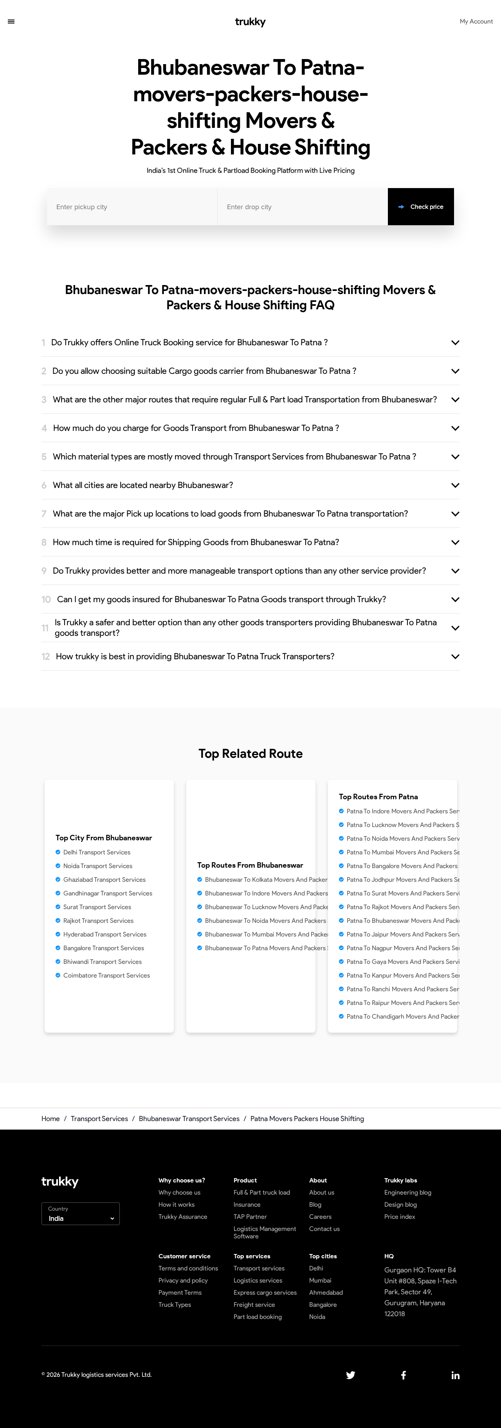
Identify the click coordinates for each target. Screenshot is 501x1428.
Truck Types (175, 1304)
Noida (317, 1316)
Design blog (400, 1204)
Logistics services (258, 1280)
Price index (399, 1216)
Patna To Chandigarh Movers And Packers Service (416, 1016)
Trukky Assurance (183, 1216)
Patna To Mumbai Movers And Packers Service (410, 852)
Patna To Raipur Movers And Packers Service (408, 1002)
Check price (427, 207)
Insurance (247, 1204)
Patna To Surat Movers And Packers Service (407, 893)
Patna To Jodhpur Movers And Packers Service (411, 879)
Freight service (254, 1304)
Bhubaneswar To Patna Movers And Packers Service (276, 948)
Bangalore (323, 1304)
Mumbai (320, 1280)
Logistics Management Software (265, 1232)
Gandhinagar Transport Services (107, 893)
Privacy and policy (183, 1280)
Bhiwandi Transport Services (102, 961)
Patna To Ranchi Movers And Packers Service (408, 989)
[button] (11, 22)
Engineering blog (407, 1192)
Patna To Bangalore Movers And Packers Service (413, 866)
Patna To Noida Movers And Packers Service (407, 838)
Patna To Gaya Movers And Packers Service (407, 961)
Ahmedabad (326, 1292)
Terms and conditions (188, 1268)
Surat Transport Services (97, 907)
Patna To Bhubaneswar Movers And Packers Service (418, 920)
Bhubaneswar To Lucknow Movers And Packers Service (281, 907)
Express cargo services (265, 1292)
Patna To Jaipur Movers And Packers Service (408, 934)
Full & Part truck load (262, 1192)
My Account (476, 21)
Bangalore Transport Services (103, 948)
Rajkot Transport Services (98, 920)
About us (321, 1192)
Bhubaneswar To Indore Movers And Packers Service (277, 893)
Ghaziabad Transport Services (104, 879)
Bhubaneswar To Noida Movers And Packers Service (276, 920)
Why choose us (179, 1192)
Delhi (316, 1268)
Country (58, 1209)
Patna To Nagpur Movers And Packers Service (409, 948)
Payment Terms (180, 1292)
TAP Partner (250, 1216)
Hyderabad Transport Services (104, 934)
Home (50, 1118)
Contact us (324, 1228)
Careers (320, 1216)
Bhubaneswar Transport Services (189, 1118)
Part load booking (258, 1316)
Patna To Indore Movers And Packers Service (408, 811)
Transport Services (99, 1118)
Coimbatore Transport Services (106, 975)
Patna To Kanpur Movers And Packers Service (409, 975)
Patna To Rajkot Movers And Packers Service (408, 907)
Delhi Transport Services (96, 852)
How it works (177, 1204)
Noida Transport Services (97, 866)
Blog (315, 1204)
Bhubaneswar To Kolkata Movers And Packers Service (279, 879)
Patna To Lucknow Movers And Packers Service (412, 825)
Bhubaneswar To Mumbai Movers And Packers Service (280, 934)
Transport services (259, 1268)
